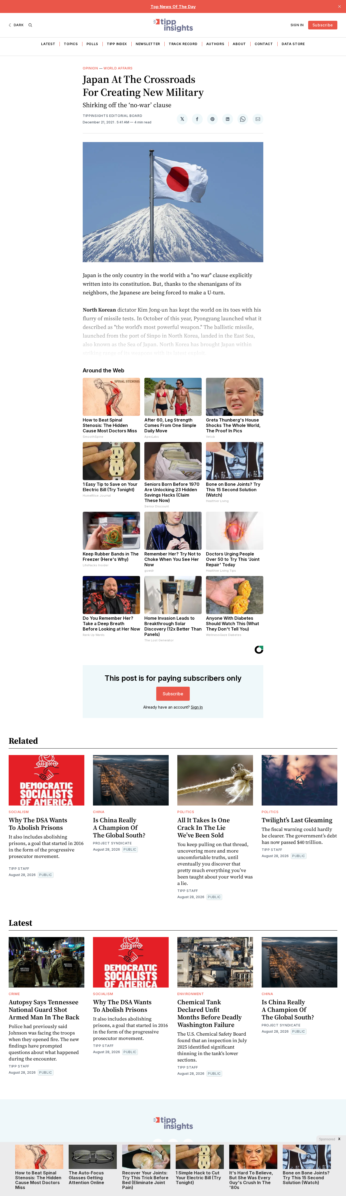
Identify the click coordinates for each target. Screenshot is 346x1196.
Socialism (19, 812)
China (99, 812)
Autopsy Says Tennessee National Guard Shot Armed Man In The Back (44, 1010)
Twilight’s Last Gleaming (297, 820)
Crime (14, 994)
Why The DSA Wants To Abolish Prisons (38, 824)
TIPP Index (117, 44)
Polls (92, 44)
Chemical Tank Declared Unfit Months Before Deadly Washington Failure (209, 1013)
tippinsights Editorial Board (112, 116)
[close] (339, 6)
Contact (264, 44)
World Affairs (118, 68)
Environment (190, 994)
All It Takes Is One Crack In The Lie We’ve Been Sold (203, 828)
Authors (215, 44)
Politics (185, 812)
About (239, 44)
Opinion (90, 68)
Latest (48, 44)
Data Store (293, 44)
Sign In (297, 25)
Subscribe (322, 25)
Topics (71, 44)
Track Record (183, 44)
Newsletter (148, 44)
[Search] (30, 25)
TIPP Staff (19, 869)
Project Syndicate (112, 843)
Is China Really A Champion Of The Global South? (119, 828)
